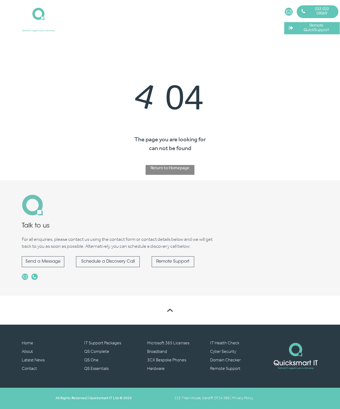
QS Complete (96, 352)
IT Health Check (224, 343)
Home (27, 343)
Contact (29, 369)
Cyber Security (223, 352)
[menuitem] (80, 17)
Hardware (156, 369)
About (27, 352)
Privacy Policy (242, 398)
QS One (91, 360)
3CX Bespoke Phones (166, 360)
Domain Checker (225, 360)
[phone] (34, 277)
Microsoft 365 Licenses (168, 343)
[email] (289, 12)
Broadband (157, 352)
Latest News (33, 360)
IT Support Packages (102, 343)
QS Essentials (96, 369)
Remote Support (225, 369)
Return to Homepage (170, 168)
